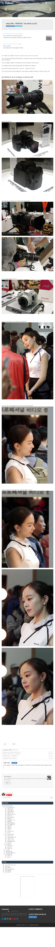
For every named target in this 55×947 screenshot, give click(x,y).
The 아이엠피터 (8, 870)
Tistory (50, 3)
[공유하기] (7, 744)
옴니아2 (9, 847)
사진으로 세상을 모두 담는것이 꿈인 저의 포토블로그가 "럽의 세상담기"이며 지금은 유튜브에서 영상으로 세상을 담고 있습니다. (25, 779)
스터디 (9, 855)
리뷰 (9, 843)
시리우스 (9, 848)
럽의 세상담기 (7, 776)
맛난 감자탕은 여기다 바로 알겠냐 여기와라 (13, 48)
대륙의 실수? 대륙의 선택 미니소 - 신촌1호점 (11, 753)
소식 (8, 850)
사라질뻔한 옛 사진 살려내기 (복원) (9, 758)
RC (8, 833)
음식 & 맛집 (10, 817)
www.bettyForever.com (10, 864)
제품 (9, 827)
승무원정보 (9, 851)
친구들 (9, 815)
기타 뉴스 (10, 838)
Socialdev (27, 925)
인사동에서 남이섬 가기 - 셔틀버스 (9, 756)
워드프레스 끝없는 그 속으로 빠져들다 (10, 755)
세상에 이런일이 (11, 837)
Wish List (10, 835)
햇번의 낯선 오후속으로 (9, 869)
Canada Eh (10, 831)
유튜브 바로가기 (8, 872)
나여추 (9, 828)
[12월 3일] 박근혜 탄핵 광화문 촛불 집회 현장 (11, 752)
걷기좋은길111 (11, 820)
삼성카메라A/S (11, 841)
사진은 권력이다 (8, 867)
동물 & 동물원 (11, 823)
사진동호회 (9, 854)
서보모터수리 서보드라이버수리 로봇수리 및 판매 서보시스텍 (17, 37)
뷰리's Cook (7, 866)
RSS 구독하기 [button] (33, 917)
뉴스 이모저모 (10, 834)
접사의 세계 (10, 811)
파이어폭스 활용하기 (10, 852)
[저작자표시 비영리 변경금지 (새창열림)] (19, 744)
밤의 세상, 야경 (11, 814)
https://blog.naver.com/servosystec (11, 33)
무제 (9, 830)
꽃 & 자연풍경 (11, 824)
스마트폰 (8, 844)
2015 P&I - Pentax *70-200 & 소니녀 (21, 23)
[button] (4, 8)
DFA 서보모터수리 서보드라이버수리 (12, 35)
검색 (51, 797)
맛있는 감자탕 (6, 46)
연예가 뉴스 (10, 840)
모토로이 (10, 845)
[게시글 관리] (9, 744)
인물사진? (10, 813)
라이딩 (9, 825)
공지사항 (18, 3)
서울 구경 (10, 808)
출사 (9, 857)
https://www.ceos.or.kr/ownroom (11, 43)
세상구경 (10, 749)
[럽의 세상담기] (8, 3)
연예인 (9, 821)
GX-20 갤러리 (5, 749)
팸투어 (9, 818)
